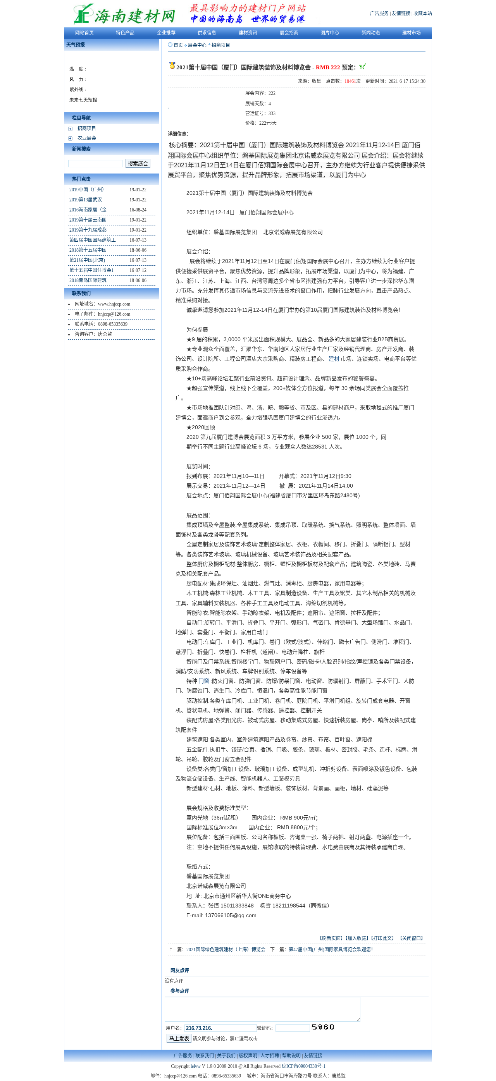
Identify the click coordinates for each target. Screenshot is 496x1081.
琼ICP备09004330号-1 (304, 1066)
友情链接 (401, 13)
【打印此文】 (383, 938)
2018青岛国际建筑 (88, 280)
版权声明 (248, 1056)
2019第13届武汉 (85, 200)
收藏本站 (422, 13)
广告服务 (379, 13)
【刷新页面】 (331, 938)
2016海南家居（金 (88, 210)
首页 (178, 45)
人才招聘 (269, 1056)
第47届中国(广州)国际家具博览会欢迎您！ (332, 949)
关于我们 (226, 1056)
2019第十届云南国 (88, 220)
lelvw (196, 1066)
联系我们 (204, 1056)
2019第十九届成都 (88, 230)
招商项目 (87, 128)
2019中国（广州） (88, 189)
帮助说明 (291, 1056)
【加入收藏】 (358, 938)
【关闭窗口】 (411, 938)
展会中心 (197, 45)
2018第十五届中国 (88, 250)
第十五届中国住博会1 (91, 270)
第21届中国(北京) (87, 260)
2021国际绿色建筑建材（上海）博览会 (225, 949)
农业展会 (87, 138)
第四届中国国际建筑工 (92, 240)
